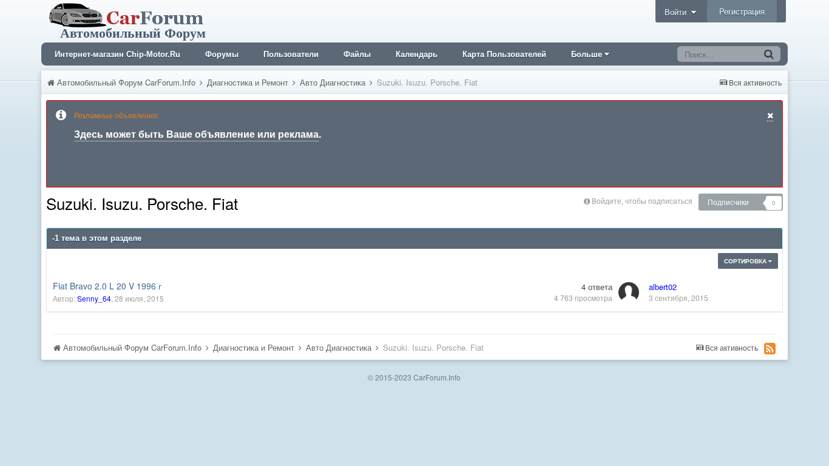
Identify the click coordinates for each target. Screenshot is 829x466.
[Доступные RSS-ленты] (770, 348)
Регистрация (742, 11)
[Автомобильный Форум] (128, 19)
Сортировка (746, 261)
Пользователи (291, 54)
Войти (678, 12)
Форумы (222, 54)
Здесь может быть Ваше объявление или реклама (196, 134)
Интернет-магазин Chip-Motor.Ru (117, 54)
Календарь (417, 54)
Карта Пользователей (504, 54)
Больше (586, 54)
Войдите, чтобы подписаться (642, 200)
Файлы (357, 54)
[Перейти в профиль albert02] (628, 292)
